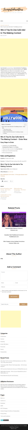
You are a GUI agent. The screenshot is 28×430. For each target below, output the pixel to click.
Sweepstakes (4, 351)
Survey (2, 349)
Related (5, 133)
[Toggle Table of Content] (24, 125)
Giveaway (3, 341)
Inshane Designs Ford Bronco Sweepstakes (10, 411)
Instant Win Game (4, 344)
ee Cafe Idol (10, 171)
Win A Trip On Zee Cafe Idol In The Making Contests (13, 131)
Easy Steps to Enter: (7, 129)
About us (2, 398)
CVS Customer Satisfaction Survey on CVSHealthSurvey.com (14, 369)
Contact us (3, 400)
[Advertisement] (14, 52)
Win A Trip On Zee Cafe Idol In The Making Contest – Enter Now (13, 127)
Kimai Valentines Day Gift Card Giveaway (9, 375)
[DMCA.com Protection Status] (5, 420)
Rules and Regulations (8, 130)
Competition (3, 336)
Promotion (3, 346)
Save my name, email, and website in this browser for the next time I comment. (14, 291)
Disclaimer (3, 403)
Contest (6, 25)
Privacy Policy (4, 413)
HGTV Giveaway (4, 408)
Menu (2, 21)
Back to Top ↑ (14, 428)
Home (2, 25)
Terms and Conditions (5, 416)
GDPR (2, 405)
